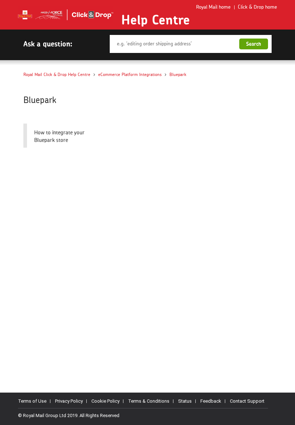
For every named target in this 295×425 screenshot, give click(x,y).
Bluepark (177, 74)
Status (185, 401)
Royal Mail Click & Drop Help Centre (56, 74)
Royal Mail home (213, 7)
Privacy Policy (69, 401)
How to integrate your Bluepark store (59, 136)
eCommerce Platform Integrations (130, 74)
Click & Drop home (257, 7)
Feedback (210, 401)
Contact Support (247, 401)
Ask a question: (47, 43)
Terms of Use (32, 401)
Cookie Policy (105, 401)
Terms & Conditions (148, 401)
